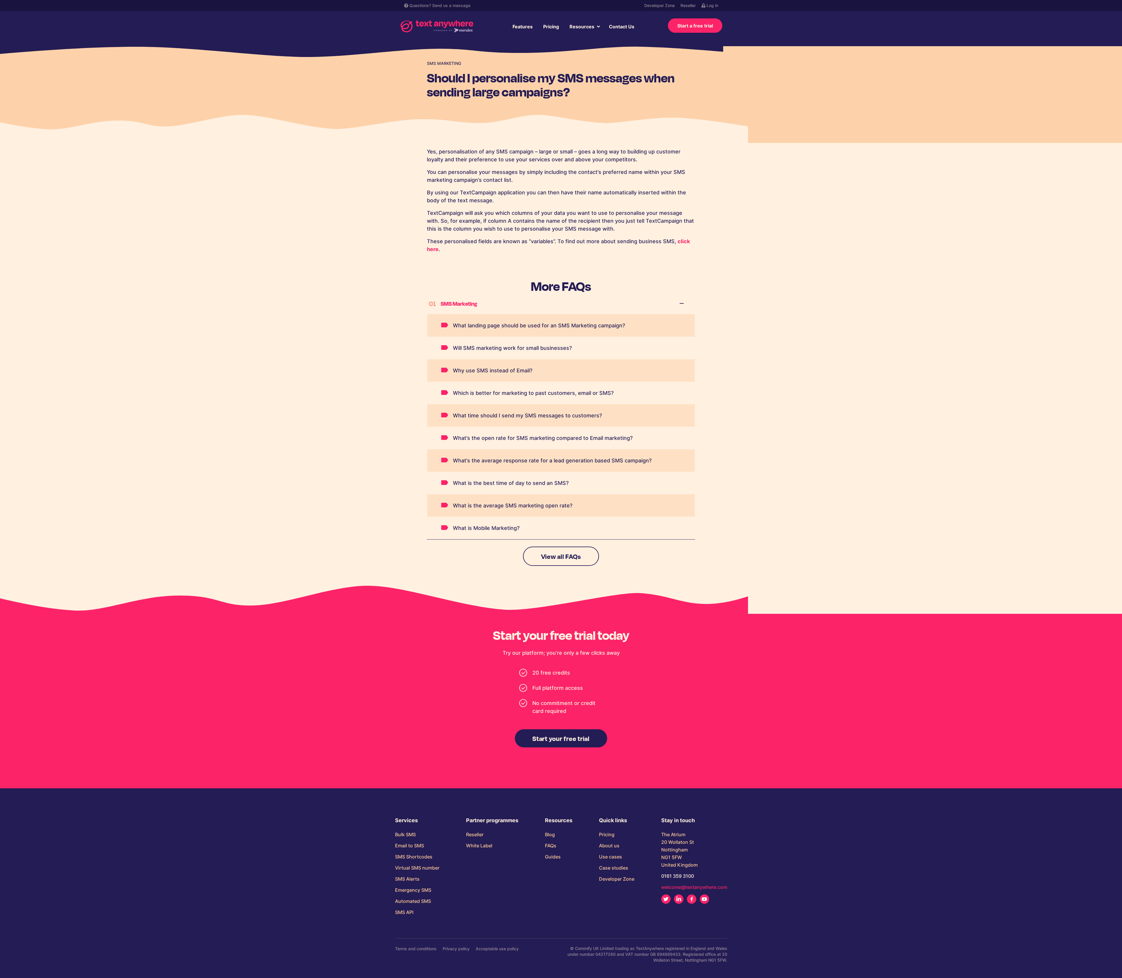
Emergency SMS (413, 890)
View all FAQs (561, 556)
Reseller (688, 5)
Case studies (613, 868)
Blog (550, 834)
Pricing (551, 27)
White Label (479, 846)
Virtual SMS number (417, 868)
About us (609, 846)
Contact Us (621, 27)
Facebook (691, 899)
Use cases (610, 857)
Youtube (704, 899)
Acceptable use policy (497, 948)
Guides (553, 857)
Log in (711, 5)
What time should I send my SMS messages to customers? (527, 415)
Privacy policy (456, 948)
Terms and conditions (416, 948)
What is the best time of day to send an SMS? (511, 483)
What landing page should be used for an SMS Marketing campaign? (539, 325)
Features (522, 27)
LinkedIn (678, 899)
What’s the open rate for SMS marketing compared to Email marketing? (543, 438)
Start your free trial (561, 738)
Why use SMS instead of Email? (492, 370)
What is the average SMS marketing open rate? (512, 505)
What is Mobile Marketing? (486, 528)
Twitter (666, 899)
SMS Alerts (407, 879)
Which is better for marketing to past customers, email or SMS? (533, 393)
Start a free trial (695, 26)
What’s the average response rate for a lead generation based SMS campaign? (552, 460)
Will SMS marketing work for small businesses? (512, 348)
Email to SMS (409, 846)
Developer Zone (659, 5)
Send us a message (451, 5)
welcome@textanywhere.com (694, 887)
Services (406, 820)
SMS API (404, 912)
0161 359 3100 (677, 876)
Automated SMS (413, 901)
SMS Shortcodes (413, 857)
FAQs (550, 846)
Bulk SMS (405, 834)
